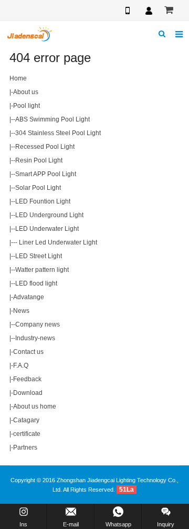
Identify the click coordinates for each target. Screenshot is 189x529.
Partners (25, 447)
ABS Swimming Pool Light (52, 119)
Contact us (28, 351)
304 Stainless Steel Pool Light (58, 133)
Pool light (26, 105)
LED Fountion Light (42, 201)
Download (28, 392)
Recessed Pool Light (45, 146)
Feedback (27, 379)
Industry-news (35, 338)
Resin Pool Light (38, 160)
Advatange (28, 297)
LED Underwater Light (47, 228)
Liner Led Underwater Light (57, 242)
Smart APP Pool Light (45, 174)
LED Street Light (38, 256)
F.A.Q (20, 365)
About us (25, 92)
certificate (26, 434)
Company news (37, 324)
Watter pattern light (42, 269)
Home (18, 78)
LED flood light (36, 283)
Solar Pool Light (38, 187)
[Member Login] (148, 10)
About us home (34, 406)
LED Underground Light (49, 215)
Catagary (26, 420)
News (21, 310)
